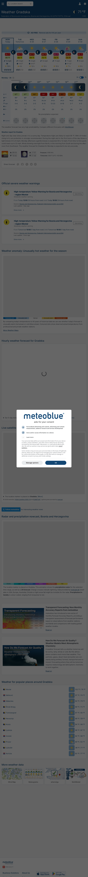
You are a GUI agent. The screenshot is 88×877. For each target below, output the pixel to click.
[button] (44, 437)
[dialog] (44, 438)
